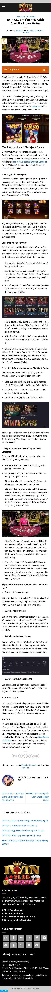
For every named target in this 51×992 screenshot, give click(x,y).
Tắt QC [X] (4, 991)
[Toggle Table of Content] (43, 70)
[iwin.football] (25, 7)
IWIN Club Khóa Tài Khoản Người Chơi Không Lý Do (25, 820)
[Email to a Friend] (28, 756)
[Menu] (3, 7)
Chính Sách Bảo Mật (13, 910)
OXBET (32, 917)
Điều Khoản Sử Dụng (14, 913)
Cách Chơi (20, 16)
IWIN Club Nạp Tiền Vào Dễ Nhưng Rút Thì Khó (23, 830)
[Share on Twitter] (23, 756)
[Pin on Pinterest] (32, 756)
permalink (25, 768)
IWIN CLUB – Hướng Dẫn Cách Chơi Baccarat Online (37, 796)
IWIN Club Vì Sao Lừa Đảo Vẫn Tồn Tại (19, 825)
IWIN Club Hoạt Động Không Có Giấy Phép (21, 835)
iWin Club (36, 106)
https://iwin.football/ (20, 961)
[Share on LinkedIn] (37, 756)
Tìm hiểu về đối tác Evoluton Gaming (29, 162)
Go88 (23, 920)
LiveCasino (30, 16)
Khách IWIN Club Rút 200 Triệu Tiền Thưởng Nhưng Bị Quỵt (25, 842)
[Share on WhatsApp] (14, 756)
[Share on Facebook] (18, 756)
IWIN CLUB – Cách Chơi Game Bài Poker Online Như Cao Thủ (13, 796)
